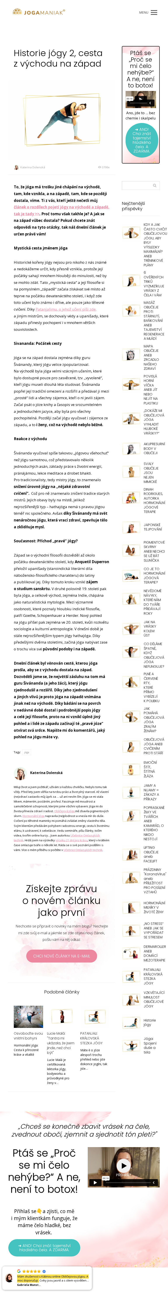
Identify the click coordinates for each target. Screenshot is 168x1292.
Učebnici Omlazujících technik (83, 850)
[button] (91, 1266)
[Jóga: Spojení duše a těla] (131, 1045)
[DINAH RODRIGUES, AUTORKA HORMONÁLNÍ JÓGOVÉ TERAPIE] (131, 497)
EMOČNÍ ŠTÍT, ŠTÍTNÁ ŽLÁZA (150, 769)
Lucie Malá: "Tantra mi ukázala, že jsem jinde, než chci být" (60, 1043)
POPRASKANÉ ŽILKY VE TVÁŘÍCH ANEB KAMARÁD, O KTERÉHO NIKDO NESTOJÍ (154, 823)
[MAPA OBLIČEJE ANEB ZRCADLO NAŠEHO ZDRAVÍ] (131, 354)
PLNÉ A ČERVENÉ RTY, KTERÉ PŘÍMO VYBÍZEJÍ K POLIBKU (151, 687)
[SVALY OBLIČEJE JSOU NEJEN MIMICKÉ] (131, 471)
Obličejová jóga (64, 811)
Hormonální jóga (33, 816)
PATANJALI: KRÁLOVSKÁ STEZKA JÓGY (91, 1038)
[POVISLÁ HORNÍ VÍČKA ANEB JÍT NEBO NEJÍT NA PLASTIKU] (131, 384)
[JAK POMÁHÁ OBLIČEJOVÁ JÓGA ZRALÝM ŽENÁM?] (131, 716)
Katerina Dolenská (32, 167)
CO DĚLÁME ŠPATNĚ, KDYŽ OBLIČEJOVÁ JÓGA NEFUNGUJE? (154, 655)
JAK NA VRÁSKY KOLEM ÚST (150, 628)
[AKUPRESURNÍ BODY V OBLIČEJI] (131, 448)
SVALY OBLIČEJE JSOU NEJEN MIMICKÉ (151, 472)
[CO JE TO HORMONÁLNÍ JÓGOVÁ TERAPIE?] (131, 575)
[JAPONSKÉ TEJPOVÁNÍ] (131, 527)
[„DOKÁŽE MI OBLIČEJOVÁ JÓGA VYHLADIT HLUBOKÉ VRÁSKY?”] (131, 418)
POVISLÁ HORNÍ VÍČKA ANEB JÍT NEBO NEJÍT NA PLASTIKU (151, 390)
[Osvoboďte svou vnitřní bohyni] (28, 1017)
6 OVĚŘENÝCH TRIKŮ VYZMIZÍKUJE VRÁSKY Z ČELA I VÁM (154, 284)
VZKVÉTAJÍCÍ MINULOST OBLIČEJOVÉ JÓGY (154, 999)
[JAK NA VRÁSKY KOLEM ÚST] (131, 628)
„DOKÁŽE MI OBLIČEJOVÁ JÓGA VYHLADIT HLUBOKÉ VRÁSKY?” (154, 422)
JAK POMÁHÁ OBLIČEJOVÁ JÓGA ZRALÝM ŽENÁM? (154, 720)
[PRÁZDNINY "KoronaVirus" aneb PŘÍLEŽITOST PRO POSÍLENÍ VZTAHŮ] (131, 877)
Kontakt (122, 1281)
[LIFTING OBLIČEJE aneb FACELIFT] (131, 854)
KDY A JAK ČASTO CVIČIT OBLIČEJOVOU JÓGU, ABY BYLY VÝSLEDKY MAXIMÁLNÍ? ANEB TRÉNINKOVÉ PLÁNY (155, 245)
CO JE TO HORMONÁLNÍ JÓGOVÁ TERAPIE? (154, 575)
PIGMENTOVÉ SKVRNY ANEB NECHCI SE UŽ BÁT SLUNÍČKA (154, 551)
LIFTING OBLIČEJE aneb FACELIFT (151, 854)
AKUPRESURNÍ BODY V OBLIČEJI (154, 448)
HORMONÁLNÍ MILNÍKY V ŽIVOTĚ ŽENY (154, 907)
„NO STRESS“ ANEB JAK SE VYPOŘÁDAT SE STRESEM (154, 930)
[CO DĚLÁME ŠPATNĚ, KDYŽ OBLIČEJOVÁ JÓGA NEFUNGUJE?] (131, 651)
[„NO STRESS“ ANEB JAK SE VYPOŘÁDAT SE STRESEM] (131, 930)
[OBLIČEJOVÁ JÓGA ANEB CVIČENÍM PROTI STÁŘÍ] (131, 746)
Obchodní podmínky (100, 1281)
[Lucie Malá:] (61, 1017)
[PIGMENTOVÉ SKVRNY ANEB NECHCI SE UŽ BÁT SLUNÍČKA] (131, 550)
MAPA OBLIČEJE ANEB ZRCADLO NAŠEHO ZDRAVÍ (151, 357)
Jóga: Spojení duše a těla (150, 1045)
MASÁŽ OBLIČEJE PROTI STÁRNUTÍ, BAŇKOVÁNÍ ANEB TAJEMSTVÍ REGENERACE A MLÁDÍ (154, 320)
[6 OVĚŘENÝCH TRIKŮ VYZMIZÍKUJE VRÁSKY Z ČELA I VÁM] (131, 280)
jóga (26, 752)
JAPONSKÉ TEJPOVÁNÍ (153, 527)
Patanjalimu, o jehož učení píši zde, (66, 309)
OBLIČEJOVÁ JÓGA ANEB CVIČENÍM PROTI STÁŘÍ (154, 746)
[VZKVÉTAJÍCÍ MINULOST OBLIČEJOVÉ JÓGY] (131, 999)
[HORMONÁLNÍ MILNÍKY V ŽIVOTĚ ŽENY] (131, 907)
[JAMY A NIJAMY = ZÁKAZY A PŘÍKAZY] (131, 792)
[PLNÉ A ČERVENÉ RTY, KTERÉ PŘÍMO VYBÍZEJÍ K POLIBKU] (131, 682)
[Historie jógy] (131, 1022)
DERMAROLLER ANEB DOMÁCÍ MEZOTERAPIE (155, 953)
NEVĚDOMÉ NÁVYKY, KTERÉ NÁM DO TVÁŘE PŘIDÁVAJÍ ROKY (152, 602)
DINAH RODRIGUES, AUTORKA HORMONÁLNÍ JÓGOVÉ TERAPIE (154, 500)
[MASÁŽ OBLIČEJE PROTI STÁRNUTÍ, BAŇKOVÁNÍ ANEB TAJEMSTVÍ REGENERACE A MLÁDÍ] (131, 310)
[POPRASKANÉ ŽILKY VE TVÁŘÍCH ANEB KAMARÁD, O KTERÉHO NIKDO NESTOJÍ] (131, 815)
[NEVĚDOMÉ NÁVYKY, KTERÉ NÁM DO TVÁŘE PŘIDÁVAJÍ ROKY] (131, 598)
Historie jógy (150, 1022)
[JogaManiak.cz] (39, 12)
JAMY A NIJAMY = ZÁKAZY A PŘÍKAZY (151, 792)
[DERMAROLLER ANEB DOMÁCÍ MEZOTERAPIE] (131, 953)
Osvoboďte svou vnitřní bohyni (28, 1036)
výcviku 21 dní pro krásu (72, 840)
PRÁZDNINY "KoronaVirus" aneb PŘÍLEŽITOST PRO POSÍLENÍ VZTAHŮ (155, 881)
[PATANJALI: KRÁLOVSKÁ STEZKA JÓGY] (95, 1017)
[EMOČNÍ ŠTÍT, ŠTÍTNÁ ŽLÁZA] (131, 769)
